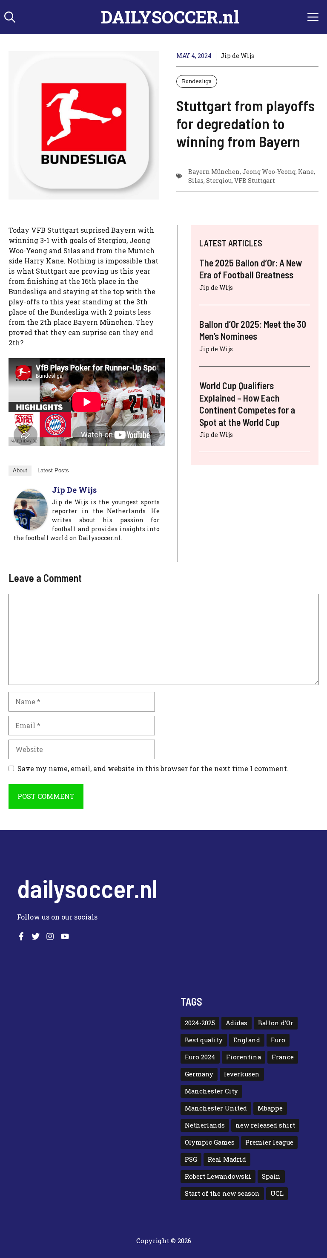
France (283, 1057)
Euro (278, 1040)
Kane (306, 172)
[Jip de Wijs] (31, 527)
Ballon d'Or (275, 1023)
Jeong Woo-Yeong (268, 172)
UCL (277, 1193)
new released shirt (265, 1125)
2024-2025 (200, 1023)
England (246, 1040)
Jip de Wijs (237, 56)
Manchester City (211, 1091)
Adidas (236, 1023)
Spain (271, 1176)
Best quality (204, 1040)
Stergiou (219, 180)
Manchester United (216, 1108)
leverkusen (242, 1074)
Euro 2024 (200, 1057)
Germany (199, 1074)
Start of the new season (222, 1193)
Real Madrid (227, 1159)
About (20, 470)
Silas (196, 180)
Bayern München (214, 172)
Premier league (269, 1142)
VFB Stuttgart (254, 180)
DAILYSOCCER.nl (170, 17)
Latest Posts (53, 470)
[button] (10, 17)
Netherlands (205, 1125)
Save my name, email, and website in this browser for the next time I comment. (153, 768)
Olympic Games (210, 1142)
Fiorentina (243, 1057)
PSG (191, 1159)
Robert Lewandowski (218, 1176)
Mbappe (270, 1108)
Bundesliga (197, 81)
